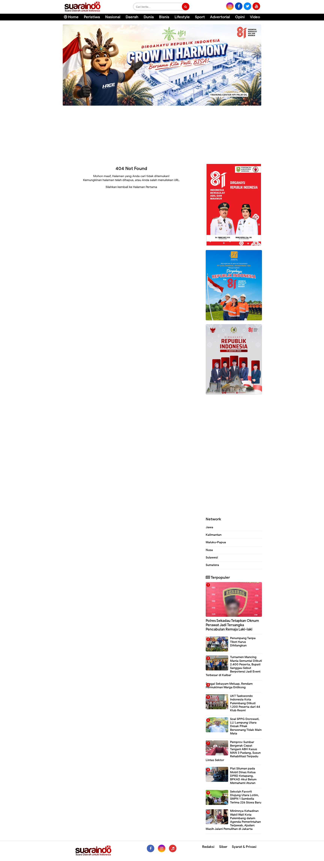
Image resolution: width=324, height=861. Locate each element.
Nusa (209, 550)
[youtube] (256, 6)
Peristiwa (92, 17)
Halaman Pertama (145, 187)
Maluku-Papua (216, 542)
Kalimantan (213, 535)
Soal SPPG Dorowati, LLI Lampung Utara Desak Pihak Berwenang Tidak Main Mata (246, 726)
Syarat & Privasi (244, 847)
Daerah (132, 17)
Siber (223, 847)
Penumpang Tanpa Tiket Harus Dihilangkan (243, 641)
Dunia (149, 17)
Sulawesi (212, 557)
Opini (240, 17)
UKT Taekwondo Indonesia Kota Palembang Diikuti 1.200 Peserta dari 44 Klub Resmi (245, 703)
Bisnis (164, 17)
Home (73, 17)
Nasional (112, 17)
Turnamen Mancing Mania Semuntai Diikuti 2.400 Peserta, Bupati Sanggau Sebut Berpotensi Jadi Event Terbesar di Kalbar (234, 666)
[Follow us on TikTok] (172, 848)
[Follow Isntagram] (161, 848)
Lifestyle (182, 17)
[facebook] (238, 6)
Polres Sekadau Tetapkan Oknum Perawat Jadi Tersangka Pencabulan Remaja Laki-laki (232, 624)
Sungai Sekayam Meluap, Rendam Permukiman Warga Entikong (229, 685)
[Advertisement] (162, 133)
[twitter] (247, 6)
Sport (200, 17)
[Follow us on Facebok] (150, 848)
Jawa (209, 527)
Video (255, 17)
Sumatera (212, 565)
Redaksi (208, 847)
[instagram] (230, 6)
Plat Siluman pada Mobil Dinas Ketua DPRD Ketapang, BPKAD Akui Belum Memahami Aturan (243, 776)
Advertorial (220, 17)
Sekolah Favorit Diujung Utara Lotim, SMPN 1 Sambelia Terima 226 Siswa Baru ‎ (246, 797)
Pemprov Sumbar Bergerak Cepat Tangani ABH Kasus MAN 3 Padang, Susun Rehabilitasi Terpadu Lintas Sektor (233, 751)
